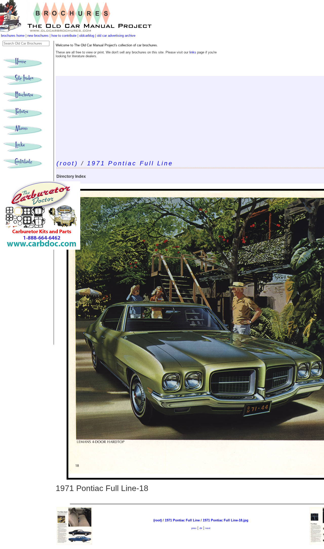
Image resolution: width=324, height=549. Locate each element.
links (192, 52)
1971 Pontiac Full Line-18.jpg (225, 520)
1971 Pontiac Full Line (130, 163)
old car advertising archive (116, 35)
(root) (67, 163)
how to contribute (63, 35)
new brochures (38, 35)
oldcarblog (86, 35)
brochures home (13, 35)
